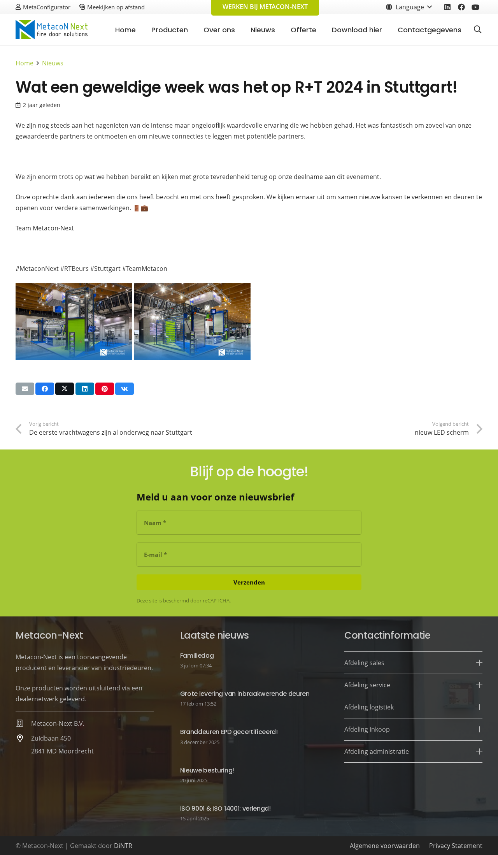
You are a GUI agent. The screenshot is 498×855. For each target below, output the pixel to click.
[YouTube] (475, 7)
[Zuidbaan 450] (23, 738)
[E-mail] (25, 389)
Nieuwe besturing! (207, 770)
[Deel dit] (44, 389)
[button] (408, 7)
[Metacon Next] (52, 29)
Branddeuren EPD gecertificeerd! (229, 731)
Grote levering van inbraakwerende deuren (245, 693)
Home (24, 63)
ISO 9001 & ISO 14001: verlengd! (225, 808)
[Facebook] (461, 7)
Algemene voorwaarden (385, 845)
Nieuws (52, 63)
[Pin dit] (104, 389)
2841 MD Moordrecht (62, 751)
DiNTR (123, 845)
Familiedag (197, 655)
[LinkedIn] (447, 7)
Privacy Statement (455, 845)
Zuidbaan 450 (51, 738)
